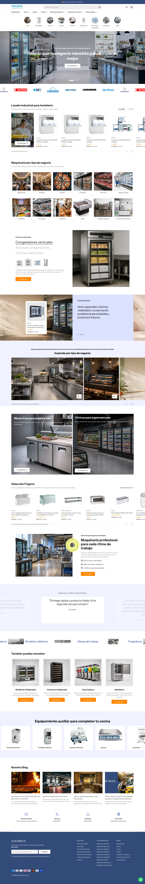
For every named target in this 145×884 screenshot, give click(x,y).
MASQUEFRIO (139, 510)
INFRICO (38, 137)
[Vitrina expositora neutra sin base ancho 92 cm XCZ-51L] (72, 499)
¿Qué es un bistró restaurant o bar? (55, 796)
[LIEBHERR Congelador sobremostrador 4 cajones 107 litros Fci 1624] (28, 263)
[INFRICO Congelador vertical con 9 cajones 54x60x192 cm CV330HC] (46, 263)
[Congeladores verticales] (100, 258)
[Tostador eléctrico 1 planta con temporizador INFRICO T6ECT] (97, 499)
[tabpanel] (40, 270)
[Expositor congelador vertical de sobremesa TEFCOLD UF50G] (37, 263)
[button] (71, 80)
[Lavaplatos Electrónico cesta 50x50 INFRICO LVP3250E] (47, 124)
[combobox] (72, 7)
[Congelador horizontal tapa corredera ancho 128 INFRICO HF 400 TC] (47, 499)
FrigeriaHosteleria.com (22, 875)
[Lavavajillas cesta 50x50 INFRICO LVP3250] (97, 124)
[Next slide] (77, 81)
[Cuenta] (127, 7)
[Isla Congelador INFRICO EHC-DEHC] (122, 499)
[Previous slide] (68, 81)
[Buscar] (100, 7)
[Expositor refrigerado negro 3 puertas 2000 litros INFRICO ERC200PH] (36, 312)
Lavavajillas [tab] (121, 109)
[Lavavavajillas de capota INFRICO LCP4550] (122, 124)
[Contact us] (140, 879)
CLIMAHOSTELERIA (66, 510)
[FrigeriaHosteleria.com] (16, 90)
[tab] (34, 242)
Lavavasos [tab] (131, 109)
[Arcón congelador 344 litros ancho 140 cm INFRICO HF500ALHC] (22, 499)
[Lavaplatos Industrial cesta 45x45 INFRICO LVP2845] (72, 124)
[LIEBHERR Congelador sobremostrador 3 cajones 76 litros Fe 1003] (20, 263)
